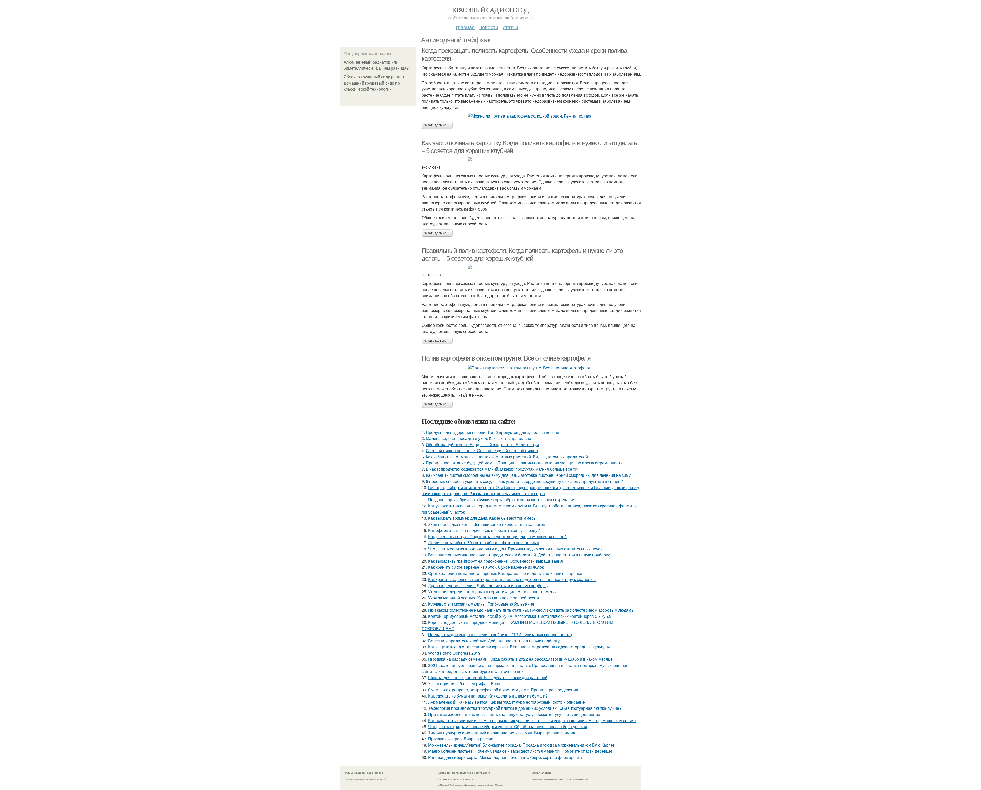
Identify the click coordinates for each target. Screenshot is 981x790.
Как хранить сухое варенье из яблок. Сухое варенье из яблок (486, 567)
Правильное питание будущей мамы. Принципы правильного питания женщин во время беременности (524, 463)
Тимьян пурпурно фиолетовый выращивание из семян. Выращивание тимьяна (503, 733)
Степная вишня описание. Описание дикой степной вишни (482, 451)
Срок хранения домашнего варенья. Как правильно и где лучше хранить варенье (505, 573)
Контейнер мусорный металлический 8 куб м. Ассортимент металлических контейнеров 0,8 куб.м (520, 616)
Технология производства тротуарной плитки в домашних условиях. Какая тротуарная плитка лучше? (525, 708)
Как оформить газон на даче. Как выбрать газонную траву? (484, 530)
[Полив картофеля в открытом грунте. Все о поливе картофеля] (531, 368)
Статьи (510, 27)
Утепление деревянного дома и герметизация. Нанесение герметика (493, 592)
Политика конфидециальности (457, 779)
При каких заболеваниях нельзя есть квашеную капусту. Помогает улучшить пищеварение (514, 714)
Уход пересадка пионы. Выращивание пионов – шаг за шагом (487, 524)
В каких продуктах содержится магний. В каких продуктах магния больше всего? (502, 469)
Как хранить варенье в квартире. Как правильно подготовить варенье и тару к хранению (512, 579)
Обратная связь (541, 772)
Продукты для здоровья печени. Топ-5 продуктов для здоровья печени (492, 432)
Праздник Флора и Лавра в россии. (461, 739)
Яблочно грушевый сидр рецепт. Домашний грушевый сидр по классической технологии (374, 83)
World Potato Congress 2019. (455, 653)
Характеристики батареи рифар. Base (464, 684)
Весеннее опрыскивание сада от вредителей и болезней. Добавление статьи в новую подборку (519, 555)
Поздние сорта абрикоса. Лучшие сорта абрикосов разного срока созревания (501, 500)
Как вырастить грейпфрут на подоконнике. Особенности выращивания (495, 561)
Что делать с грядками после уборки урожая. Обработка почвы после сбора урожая (507, 726)
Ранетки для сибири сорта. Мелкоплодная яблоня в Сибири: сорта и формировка (505, 757)
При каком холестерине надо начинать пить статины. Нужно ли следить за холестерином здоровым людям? (531, 610)
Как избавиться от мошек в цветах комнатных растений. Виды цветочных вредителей (507, 457)
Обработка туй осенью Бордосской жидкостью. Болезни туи (482, 444)
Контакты (444, 772)
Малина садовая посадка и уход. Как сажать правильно (478, 438)
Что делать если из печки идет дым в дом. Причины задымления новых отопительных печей (515, 549)
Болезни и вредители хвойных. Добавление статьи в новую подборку (494, 641)
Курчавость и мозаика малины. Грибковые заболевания (481, 604)
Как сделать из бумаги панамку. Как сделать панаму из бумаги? (488, 696)
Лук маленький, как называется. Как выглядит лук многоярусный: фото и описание (506, 702)
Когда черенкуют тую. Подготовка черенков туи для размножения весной (497, 536)
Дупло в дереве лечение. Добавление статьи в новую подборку (488, 585)
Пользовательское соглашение (471, 772)
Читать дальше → (437, 125)
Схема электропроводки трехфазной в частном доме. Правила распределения (503, 690)
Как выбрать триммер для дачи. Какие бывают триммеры (482, 518)
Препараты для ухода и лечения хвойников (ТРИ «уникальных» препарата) (500, 634)
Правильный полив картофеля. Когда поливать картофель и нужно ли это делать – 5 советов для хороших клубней (522, 254)
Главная (465, 27)
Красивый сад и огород (490, 9)
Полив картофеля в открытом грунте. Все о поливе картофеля (506, 358)
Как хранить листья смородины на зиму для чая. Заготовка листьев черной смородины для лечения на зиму (528, 475)
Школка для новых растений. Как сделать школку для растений (487, 677)
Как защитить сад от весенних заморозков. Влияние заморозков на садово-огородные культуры (519, 647)
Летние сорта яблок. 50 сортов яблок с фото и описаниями (483, 542)
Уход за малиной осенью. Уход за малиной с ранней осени (483, 598)
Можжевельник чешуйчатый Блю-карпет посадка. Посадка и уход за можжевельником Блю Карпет (521, 745)
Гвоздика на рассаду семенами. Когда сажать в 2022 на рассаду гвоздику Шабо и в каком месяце (520, 659)
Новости (488, 27)
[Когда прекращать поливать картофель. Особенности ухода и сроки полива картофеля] (531, 116)
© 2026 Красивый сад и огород (364, 772)
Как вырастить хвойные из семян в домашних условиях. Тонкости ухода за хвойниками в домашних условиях (532, 720)
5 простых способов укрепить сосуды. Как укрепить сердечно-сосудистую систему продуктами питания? (524, 481)
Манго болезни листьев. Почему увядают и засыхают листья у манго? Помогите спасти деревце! (520, 751)
